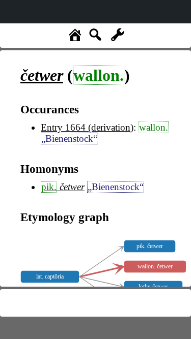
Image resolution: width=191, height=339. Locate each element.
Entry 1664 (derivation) (87, 127)
